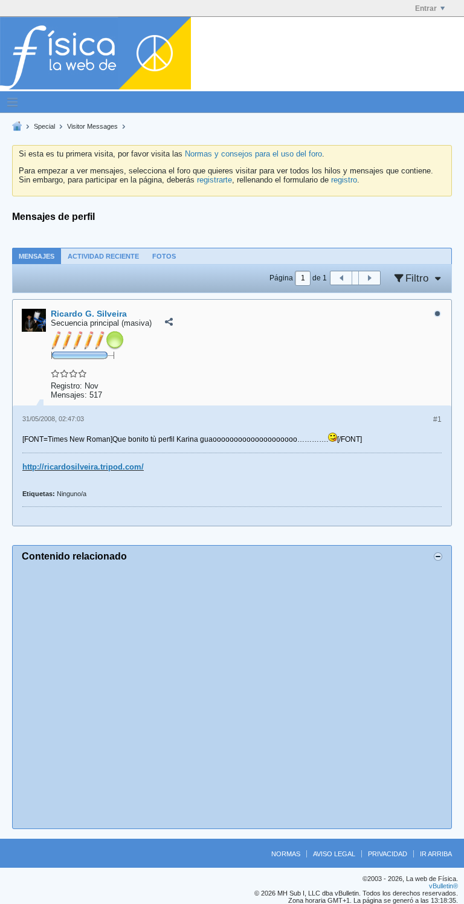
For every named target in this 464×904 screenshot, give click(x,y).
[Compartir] (168, 322)
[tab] (36, 256)
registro (344, 179)
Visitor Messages (92, 126)
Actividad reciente (103, 256)
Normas (285, 853)
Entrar (426, 8)
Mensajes (36, 256)
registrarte (214, 179)
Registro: (66, 385)
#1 (437, 419)
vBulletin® (443, 885)
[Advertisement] (232, 693)
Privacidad (387, 853)
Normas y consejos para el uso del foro (253, 153)
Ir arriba (436, 853)
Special (44, 126)
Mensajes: (69, 394)
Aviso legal (334, 853)
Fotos (164, 256)
